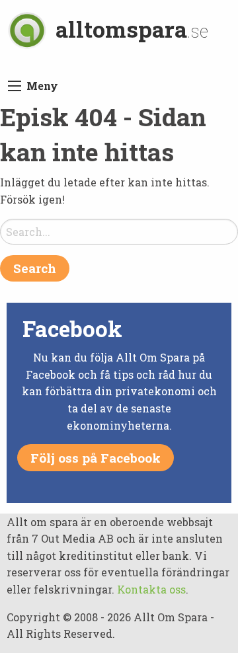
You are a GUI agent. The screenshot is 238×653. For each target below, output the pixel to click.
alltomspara (132, 29)
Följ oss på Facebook (95, 457)
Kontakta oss (151, 589)
